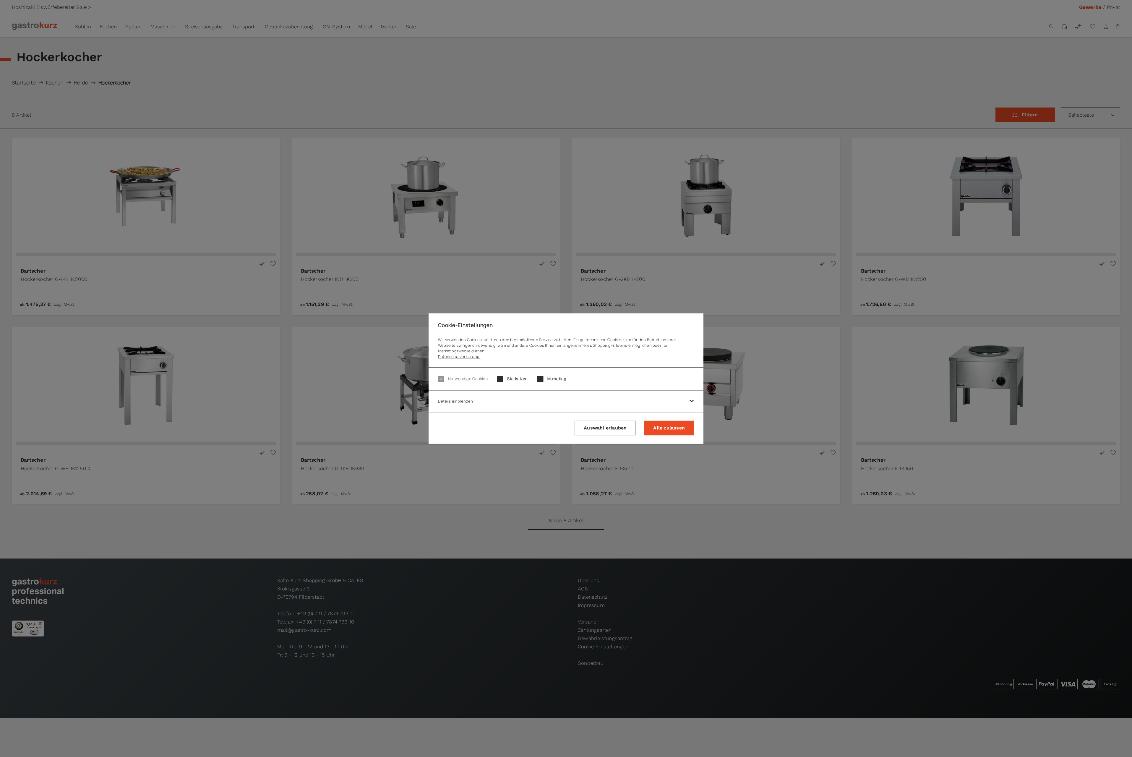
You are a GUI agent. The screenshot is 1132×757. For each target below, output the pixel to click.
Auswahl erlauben (605, 428)
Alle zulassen (669, 428)
